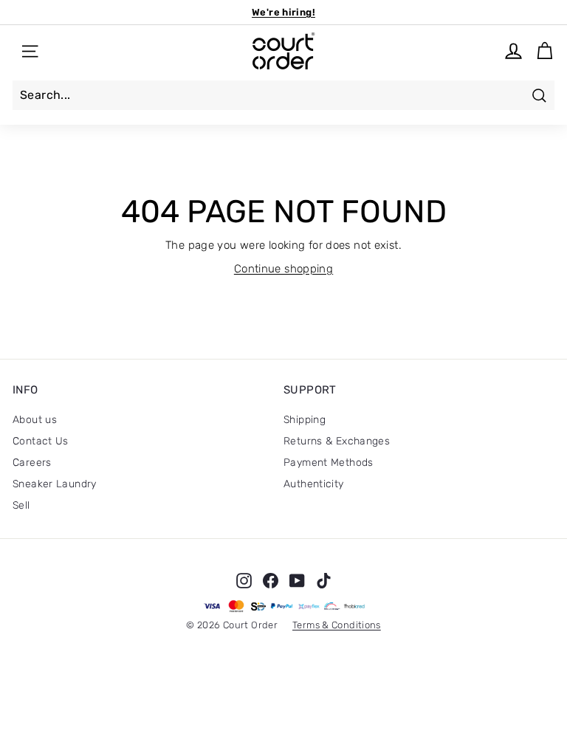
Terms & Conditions (336, 624)
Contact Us (41, 441)
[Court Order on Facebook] (270, 580)
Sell (21, 505)
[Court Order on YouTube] (297, 580)
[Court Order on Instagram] (244, 580)
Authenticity (314, 484)
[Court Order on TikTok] (323, 580)
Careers (32, 462)
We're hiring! (283, 12)
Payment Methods (329, 462)
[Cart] (544, 51)
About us (35, 419)
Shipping (305, 419)
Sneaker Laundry (55, 484)
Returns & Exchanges (337, 441)
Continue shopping (283, 268)
